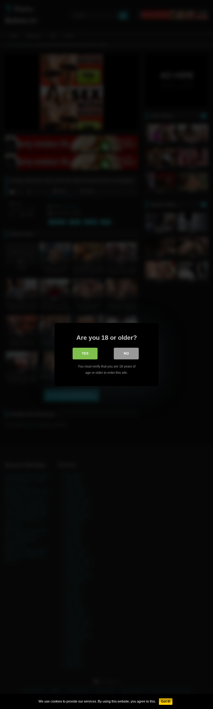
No (126, 353)
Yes (85, 353)
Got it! (165, 701)
